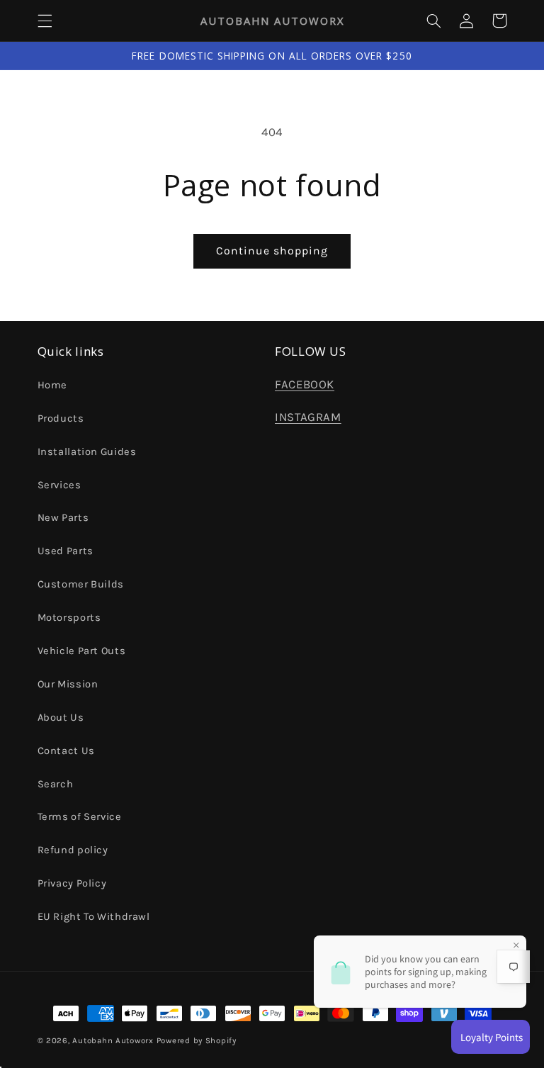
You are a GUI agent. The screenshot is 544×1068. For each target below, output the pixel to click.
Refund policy (73, 850)
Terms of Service (80, 817)
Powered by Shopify (197, 1040)
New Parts (63, 518)
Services (59, 485)
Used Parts (66, 551)
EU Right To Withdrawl (94, 917)
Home (53, 385)
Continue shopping (272, 250)
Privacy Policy (72, 883)
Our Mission (68, 684)
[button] (44, 20)
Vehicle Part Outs (82, 651)
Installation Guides (87, 452)
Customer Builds (81, 584)
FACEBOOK (304, 384)
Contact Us (66, 751)
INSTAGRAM (308, 417)
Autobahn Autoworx (113, 1040)
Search (56, 784)
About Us (61, 718)
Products (61, 418)
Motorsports (69, 618)
